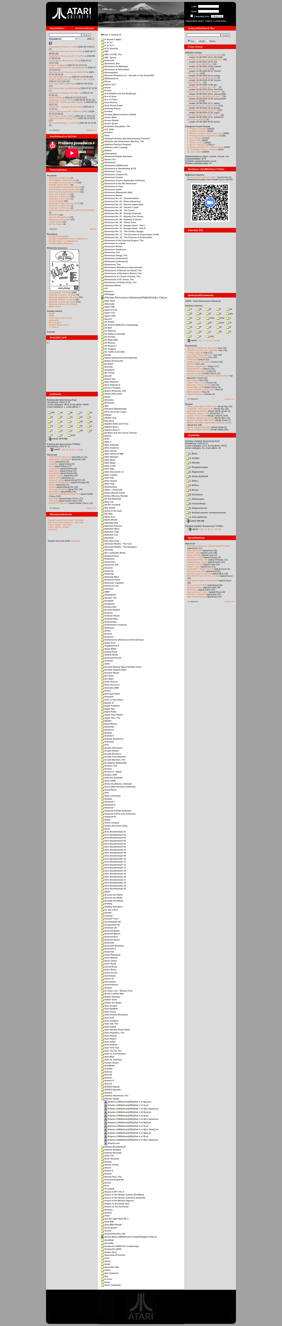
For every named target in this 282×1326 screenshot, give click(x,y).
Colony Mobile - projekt (58, 527)
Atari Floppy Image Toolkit (61, 116)
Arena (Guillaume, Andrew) (118, 784)
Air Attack (109, 322)
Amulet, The (110, 598)
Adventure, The (112, 252)
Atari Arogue (110, 1006)
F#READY (192, 359)
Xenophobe (54, 473)
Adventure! (110, 162)
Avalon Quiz (110, 1252)
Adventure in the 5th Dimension (120, 183)
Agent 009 (109, 307)
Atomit (107, 1168)
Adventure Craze (112, 171)
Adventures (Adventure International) (123, 267)
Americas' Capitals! (114, 583)
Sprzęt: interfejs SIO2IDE (198, 427)
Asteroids (109, 943)
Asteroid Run (111, 937)
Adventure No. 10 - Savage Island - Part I (124, 225)
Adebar (108, 150)
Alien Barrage (111, 457)
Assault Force (111, 918)
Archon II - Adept (113, 772)
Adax (107, 135)
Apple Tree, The (112, 718)
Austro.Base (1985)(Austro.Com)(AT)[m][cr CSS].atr (130, 1237)
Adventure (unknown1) (116, 258)
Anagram (109, 601)
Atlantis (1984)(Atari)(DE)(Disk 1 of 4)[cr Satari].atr (132, 1109)
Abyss (107, 87)
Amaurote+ (109, 562)
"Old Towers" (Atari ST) (60, 457)
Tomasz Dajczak (195, 352)
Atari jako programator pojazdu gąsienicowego (208, 546)
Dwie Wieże (54, 491)
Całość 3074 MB (59, 439)
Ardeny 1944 (110, 775)
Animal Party (110, 652)
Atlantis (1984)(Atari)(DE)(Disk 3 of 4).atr (127, 1126)
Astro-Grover (111, 973)
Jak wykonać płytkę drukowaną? (202, 580)
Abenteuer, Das (112, 63)
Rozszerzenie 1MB (196, 571)
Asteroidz (109, 952)
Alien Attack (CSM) (113, 454)
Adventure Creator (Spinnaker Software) (124, 180)
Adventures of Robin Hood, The (120, 282)
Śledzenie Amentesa (196, 371)
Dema (212, 41)
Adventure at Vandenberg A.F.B (120, 168)
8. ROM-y (194, 485)
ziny (211, 336)
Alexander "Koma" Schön (198, 385)
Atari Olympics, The (114, 1033)
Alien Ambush (111, 445)
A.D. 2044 (109, 129)
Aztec (107, 1282)
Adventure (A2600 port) (116, 165)
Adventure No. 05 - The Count (119, 210)
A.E (106, 288)
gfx (231, 313)
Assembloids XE (112, 922)
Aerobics (108, 291)
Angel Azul (109, 643)
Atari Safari (109, 1042)
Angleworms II (111, 646)
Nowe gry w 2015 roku (59, 208)
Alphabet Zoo (111, 535)
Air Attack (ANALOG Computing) (121, 325)
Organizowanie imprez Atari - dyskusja (66, 520)
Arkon (107, 820)
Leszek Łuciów (194, 373)
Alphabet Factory (113, 526)
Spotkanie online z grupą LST (62, 118)
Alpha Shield (110, 520)
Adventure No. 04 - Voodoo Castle (121, 207)
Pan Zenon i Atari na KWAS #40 (63, 88)
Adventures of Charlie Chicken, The (122, 276)
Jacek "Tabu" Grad (196, 382)
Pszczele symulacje (196, 119)
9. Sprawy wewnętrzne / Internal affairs (205, 147)
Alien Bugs (109, 463)
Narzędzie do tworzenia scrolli (63, 182)
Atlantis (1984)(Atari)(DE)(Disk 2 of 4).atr (127, 1115)
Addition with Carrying (115, 147)
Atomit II (108, 1170)
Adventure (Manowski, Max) (118, 192)
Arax (106, 745)
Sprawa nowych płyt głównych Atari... (204, 96)
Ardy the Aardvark (113, 777)
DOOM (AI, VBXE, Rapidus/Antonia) (204, 55)
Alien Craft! (110, 466)
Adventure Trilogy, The (115, 255)
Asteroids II (110, 948)
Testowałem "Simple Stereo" (200, 569)
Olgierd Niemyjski (195, 394)
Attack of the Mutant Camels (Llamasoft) (124, 1198)
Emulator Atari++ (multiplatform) (63, 241)
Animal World (111, 655)
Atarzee (108, 1083)
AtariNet (108, 1068)
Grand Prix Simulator (58, 503)
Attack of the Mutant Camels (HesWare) (124, 1194)
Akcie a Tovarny (112, 388)
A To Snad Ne (111, 48)
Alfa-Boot (109, 421)
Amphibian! (110, 595)
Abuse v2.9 (109, 84)
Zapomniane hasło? (195, 21)
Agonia (108, 319)
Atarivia (108, 1072)
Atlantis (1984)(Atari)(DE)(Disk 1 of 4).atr (127, 1105)
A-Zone (108, 1279)
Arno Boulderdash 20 (115, 888)
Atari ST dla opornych (59, 217)
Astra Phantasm (112, 955)
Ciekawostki (192, 101)
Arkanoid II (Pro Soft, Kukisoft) (119, 814)
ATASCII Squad (112, 1087)
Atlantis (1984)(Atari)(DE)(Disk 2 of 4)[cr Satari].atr (132, 1119)
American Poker (112, 580)
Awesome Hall (111, 1267)
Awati (107, 1264)
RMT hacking (193, 73)
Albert (107, 397)
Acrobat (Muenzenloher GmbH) (120, 114)
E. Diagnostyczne (198, 508)
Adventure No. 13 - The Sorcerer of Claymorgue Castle (131, 234)
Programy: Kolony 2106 (198, 413)
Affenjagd (109, 294)
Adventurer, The (112, 264)
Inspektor (53, 501)
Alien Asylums (111, 448)
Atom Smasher (111, 1159)
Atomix (108, 1174)
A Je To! (108, 42)
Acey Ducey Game (113, 105)
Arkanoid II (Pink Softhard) (117, 811)
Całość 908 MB (197, 521)
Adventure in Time (113, 186)
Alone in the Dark (113, 511)
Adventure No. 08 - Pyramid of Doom (122, 219)
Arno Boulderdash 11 (115, 862)
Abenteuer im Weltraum (116, 66)
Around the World (113, 898)
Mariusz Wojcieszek (196, 366)
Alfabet (108, 415)
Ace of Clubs (110, 99)
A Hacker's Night (112, 39)
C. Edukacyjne (196, 499)
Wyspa (52, 485)
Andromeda (110, 622)
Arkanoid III (110, 817)
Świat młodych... (194, 82)
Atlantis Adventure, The (116, 1095)
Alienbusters (110, 487)
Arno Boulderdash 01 (115, 832)
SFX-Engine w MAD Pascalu (62, 180)
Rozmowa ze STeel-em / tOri (62, 47)
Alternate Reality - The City (117, 544)
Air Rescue (109, 343)
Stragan (189, 404)
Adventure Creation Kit (116, 174)
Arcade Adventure (113, 748)
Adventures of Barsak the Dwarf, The (123, 270)
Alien (107, 439)
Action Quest (111, 123)
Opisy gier (52, 455)
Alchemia (109, 400)
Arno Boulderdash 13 (115, 867)
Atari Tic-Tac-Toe (112, 1051)
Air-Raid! (108, 364)
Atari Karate (110, 1027)
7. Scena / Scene (195, 142)
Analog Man (110, 607)
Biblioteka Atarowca (57, 248)
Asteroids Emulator (114, 946)
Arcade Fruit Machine (115, 757)
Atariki (51, 313)
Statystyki (52, 529)
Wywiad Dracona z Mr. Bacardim (202, 350)
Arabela (108, 733)
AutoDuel (109, 1240)
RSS (89, 39)
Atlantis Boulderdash (115, 1147)
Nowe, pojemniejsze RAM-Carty (202, 406)
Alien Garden (111, 475)
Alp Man (108, 514)
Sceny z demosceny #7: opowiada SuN (67, 67)
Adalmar (108, 132)
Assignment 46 (112, 925)
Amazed (108, 568)
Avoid (107, 1261)
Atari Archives (55, 322)
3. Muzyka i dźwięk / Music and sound (205, 133)
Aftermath (109, 304)
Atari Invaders (111, 1021)
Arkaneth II (109, 805)
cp (230, 309)
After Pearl (109, 301)
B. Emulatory (196, 494)
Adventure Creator (113, 177)
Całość (56, 449)
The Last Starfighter (58, 489)
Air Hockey (109, 337)
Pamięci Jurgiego (57, 65)
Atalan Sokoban (112, 997)
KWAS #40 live (56, 97)
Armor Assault (111, 822)
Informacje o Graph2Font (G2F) (202, 110)
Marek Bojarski (194, 392)
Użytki (202, 41)
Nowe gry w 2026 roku (59, 178)
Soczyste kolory (194, 587)
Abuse (107, 81)
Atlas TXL (109, 1155)
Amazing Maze (111, 577)
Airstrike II (109, 370)
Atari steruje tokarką (196, 596)
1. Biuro (193, 453)
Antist (107, 691)
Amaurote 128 (111, 565)
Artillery (108, 903)
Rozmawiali (191, 345)
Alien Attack (110, 451)
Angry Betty (110, 649)
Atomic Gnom (111, 1164)
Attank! (108, 1213)
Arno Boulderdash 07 (115, 850)
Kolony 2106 (54, 478)
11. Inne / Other (194, 152)
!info (211, 318)
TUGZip (79, 449)
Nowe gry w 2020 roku (59, 194)
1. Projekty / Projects (196, 129)
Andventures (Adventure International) (123, 640)
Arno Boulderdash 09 (115, 856)
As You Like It (111, 910)
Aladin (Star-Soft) (113, 394)
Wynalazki (190, 543)
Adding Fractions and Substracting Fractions (127, 138)
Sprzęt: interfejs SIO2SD (198, 429)
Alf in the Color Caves (115, 412)
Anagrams (109, 604)
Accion (107, 90)
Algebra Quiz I (111, 427)
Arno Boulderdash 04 (115, 841)
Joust (51, 466)
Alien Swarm (110, 481)
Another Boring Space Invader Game (122, 667)
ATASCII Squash (112, 1089)
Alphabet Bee (111, 523)
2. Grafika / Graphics (197, 131)
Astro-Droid (110, 969)
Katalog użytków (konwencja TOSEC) (204, 526)
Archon (52, 487)
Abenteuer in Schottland (116, 69)
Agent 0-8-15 (110, 310)
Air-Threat (109, 373)
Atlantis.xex (113, 1143)
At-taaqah (109, 1189)
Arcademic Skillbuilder (115, 763)
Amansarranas (111, 556)
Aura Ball (109, 1221)
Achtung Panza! (112, 108)
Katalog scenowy (194, 305)
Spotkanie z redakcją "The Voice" (64, 93)
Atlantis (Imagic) (112, 1149)
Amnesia (108, 589)
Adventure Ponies (113, 246)
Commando (54, 468)
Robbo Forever (56, 475)
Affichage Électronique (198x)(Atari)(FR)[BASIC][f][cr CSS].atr (135, 297)
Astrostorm (110, 982)
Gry (192, 41)
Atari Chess (110, 1012)
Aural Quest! (110, 1228)
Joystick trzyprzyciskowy (199, 573)
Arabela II (109, 736)
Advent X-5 (109, 159)
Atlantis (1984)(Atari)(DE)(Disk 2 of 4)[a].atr (129, 1112)
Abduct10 (109, 60)
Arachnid (109, 742)
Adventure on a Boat (114, 243)
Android (108, 613)
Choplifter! (53, 464)
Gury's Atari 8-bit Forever (60, 318)
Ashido (108, 913)
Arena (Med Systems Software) (119, 787)
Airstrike (108, 367)
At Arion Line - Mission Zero (118, 991)
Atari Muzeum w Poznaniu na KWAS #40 (68, 72)
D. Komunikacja (197, 503)
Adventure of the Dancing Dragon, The (123, 240)
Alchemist (109, 403)
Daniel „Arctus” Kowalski (198, 362)
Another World (111, 673)
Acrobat (108, 111)
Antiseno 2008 (111, 688)
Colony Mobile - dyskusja (59, 525)
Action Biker (110, 117)
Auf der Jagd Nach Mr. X (116, 1219)
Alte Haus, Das (111, 541)
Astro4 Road (110, 967)
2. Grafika (194, 458)
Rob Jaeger (192, 380)
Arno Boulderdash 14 (115, 871)
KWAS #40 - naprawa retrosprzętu (65, 107)
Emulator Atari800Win (58, 236)
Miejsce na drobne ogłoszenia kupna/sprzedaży (209, 422)
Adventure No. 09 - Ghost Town (120, 222)
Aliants (107, 436)
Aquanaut (109, 727)
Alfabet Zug (110, 418)
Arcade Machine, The (114, 760)
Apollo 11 (109, 703)
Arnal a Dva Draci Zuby (115, 826)
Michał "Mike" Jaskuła (197, 357)
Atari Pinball (110, 1036)
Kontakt (51, 332)
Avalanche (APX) (112, 1249)
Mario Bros (54, 471)
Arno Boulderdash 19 (115, 886)
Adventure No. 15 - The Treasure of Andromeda (128, 237)
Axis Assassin (111, 1273)
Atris (106, 1185)
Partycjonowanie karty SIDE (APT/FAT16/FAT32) (71, 210)
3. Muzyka (194, 462)
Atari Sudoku (111, 1044)
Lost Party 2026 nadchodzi (61, 84)
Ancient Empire (112, 610)
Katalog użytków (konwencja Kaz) (202, 441)
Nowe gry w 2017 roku (59, 199)
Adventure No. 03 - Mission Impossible (123, 204)
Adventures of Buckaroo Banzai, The (123, 273)
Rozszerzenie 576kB (197, 585)
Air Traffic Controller (114, 352)
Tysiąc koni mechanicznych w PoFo (65, 51)
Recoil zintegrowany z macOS (63, 123)
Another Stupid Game (115, 670)
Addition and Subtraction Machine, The (124, 141)
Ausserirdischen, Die (114, 1234)
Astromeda (109, 976)
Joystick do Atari (194, 564)
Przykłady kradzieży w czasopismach (205, 59)
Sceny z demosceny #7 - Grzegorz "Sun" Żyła (70, 79)
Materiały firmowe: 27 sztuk (61, 299)
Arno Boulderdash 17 (115, 880)
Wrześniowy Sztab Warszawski (202, 78)
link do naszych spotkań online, (201, 177)
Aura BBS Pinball (113, 1224)
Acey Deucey (110, 102)
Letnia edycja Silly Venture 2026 (63, 60)
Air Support (110, 349)
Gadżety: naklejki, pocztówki (200, 418)
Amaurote (109, 559)
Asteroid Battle (112, 931)
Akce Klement (111, 382)
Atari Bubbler (111, 1008)
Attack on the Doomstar (116, 1206)
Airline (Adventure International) (120, 358)
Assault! (108, 916)
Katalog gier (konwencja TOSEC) (63, 444)
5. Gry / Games (194, 138)
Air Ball (108, 328)
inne (72, 435)
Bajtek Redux (55, 306)
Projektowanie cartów (197, 562)
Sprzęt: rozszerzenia (197, 415)
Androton (109, 628)
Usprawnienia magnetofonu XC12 (64, 187)
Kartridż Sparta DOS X (59, 185)
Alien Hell (109, 478)
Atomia (108, 1162)
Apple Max (109, 709)
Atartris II (109, 1080)
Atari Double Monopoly (116, 1014)
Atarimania (54, 320)
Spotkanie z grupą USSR (60, 100)
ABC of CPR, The (113, 54)
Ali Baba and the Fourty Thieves (120, 433)
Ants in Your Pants (113, 700)
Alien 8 (107, 442)
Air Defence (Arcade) (114, 334)
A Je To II (109, 45)
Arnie (107, 829)
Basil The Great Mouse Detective (64, 494)
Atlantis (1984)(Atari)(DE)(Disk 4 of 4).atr (127, 1136)
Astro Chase (110, 961)
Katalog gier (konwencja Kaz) (62, 400)
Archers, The (110, 766)
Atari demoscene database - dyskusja (65, 522)
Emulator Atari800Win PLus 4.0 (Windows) (68, 239)
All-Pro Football (112, 505)
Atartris (108, 1078)
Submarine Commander (60, 459)
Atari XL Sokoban (113, 1059)
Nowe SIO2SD (194, 555)
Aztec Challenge (112, 1285)
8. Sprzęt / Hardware (196, 145)
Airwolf (108, 376)
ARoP (107, 892)
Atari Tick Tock (111, 1048)
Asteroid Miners (112, 933)
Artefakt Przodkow (113, 901)
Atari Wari (109, 1057)
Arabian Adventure (113, 739)
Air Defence (110, 331)
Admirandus (110, 153)
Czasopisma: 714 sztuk (60, 292)
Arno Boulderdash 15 (115, 873)
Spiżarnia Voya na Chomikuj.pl (63, 304)
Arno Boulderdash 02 (115, 835)
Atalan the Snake (112, 1003)
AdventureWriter (112, 285)
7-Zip (72, 449)
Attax (107, 1215)
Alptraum (109, 538)
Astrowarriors (111, 984)
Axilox (107, 1270)
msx (221, 322)
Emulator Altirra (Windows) (61, 243)
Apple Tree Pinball (113, 715)
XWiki (51, 315)
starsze (92, 229)
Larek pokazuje (56, 201)
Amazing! (109, 574)
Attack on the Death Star (116, 1204)
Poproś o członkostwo (215, 21)
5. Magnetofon (196, 472)
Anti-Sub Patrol (112, 694)
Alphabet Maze (111, 529)
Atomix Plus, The (113, 1177)
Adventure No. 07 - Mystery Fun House (123, 216)
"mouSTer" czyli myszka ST (200, 409)
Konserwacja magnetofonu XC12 (64, 192)
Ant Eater (109, 676)
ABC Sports (110, 57)
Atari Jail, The (111, 1023)
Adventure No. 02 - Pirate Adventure (122, 201)
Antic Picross (111, 682)
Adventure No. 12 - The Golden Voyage (123, 231)
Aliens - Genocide (113, 490)
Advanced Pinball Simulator (118, 156)
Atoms (107, 1183)
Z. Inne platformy (198, 517)
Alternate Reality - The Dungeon (120, 547)
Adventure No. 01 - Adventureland (121, 198)
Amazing (108, 571)
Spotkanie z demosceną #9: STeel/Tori (67, 56)
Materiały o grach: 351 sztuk (62, 302)
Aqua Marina (110, 724)
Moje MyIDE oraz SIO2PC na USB (203, 576)
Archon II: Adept (56, 480)
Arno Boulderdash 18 (115, 882)
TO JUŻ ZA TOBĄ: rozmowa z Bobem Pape (207, 375)
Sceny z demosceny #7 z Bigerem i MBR (68, 111)
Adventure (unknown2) (116, 261)
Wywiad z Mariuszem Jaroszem (202, 348)
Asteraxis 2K (110, 928)
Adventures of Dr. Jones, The (119, 279)
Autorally (109, 1243)
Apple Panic (110, 712)
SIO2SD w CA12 (195, 557)
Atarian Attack (111, 1063)
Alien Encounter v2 (114, 472)
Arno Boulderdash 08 (115, 852)
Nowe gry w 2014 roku (59, 219)
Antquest (109, 697)
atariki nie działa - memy (198, 69)
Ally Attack (109, 508)
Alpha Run (109, 517)
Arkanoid (109, 807)
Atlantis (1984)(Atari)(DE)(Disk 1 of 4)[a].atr (129, 1102)
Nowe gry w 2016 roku (59, 205)
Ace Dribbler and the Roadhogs (120, 93)
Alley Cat (108, 502)
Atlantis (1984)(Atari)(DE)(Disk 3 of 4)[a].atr (129, 1122)
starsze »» (91, 130)
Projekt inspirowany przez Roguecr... (204, 92)
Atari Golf (109, 1018)
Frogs (51, 461)
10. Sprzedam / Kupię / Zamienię (202, 149)
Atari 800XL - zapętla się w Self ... (202, 87)
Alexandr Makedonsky (115, 409)
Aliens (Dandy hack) (114, 493)
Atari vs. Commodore (115, 1053)
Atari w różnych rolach (197, 592)
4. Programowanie (198, 467)
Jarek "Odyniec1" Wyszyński (200, 389)
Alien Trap (109, 484)
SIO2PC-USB (193, 553)
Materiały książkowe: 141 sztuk (63, 297)
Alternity (108, 550)
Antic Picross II (112, 685)
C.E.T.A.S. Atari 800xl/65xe (199, 64)
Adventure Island (113, 189)
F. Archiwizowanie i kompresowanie (207, 512)
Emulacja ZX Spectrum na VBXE (64, 203)
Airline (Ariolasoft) (113, 361)
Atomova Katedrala (114, 1179)
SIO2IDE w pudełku (196, 594)
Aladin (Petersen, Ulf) (115, 391)
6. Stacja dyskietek (198, 476)
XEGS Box (192, 590)
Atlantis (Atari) (111, 1098)
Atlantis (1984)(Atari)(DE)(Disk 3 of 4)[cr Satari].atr (132, 1129)
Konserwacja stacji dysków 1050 (64, 189)
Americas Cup (111, 586)
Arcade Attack (111, 751)
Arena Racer (110, 790)
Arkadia (108, 799)
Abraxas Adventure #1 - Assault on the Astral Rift (129, 75)
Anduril (108, 634)
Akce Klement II (112, 385)
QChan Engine (56, 224)
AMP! (107, 592)
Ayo (106, 1276)
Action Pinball (111, 120)
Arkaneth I (109, 802)
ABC (106, 51)
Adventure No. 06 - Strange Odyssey (122, 213)
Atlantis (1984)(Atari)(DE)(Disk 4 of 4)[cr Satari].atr (132, 1140)
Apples (107, 721)
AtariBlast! (109, 1065)
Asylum (108, 988)
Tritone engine (55, 222)
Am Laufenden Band (114, 553)
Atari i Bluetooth (194, 550)
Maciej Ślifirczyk (194, 387)
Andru (107, 631)
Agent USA (109, 316)
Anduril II (109, 637)
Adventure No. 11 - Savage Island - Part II (124, 228)
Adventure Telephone (115, 249)
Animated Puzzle (112, 658)
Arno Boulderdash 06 (115, 847)
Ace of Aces (110, 96)
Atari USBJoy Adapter (197, 411)
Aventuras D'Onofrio (114, 1255)
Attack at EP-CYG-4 (114, 1192)
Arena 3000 (109, 781)
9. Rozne (193, 490)
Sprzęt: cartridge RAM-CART (200, 420)
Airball (107, 355)
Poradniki (52, 175)
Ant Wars (109, 679)
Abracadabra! (111, 72)
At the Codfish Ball (114, 993)
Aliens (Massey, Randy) (116, 496)
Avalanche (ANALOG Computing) (121, 1246)
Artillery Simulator (113, 907)
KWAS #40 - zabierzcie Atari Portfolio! (66, 102)
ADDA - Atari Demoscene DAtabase (203, 301)
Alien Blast (109, 460)
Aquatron (109, 730)
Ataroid (108, 1074)
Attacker (108, 1209)
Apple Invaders (112, 706)
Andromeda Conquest (115, 625)
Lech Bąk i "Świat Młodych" (199, 355)
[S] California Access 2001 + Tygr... (203, 115)
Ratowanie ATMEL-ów (197, 560)
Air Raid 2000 (111, 340)
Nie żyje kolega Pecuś (59, 77)
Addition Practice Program (117, 144)
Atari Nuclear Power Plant (117, 1029)
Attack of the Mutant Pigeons (119, 1200)
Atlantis (108, 1093)
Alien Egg (109, 469)
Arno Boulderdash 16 (115, 877)
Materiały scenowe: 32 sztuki (62, 295)
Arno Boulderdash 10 (115, 859)
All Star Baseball (112, 499)
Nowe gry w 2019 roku (59, 196)
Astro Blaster (111, 958)
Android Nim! (111, 619)
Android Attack (112, 616)
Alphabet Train (111, 532)
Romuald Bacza (194, 369)
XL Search (54, 327)
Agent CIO (109, 313)
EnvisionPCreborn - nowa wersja (202, 105)
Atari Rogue (110, 1038)
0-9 (52, 412)
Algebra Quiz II (111, 430)
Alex (106, 406)
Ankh (107, 664)
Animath (108, 661)
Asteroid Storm (112, 940)
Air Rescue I (110, 346)
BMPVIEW (54, 215)
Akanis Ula (109, 379)
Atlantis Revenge (113, 1153)
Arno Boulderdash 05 (115, 844)
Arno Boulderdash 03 (115, 837)
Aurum (107, 1230)
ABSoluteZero (111, 78)
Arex (106, 792)
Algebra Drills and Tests (116, 424)
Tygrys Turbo (193, 566)
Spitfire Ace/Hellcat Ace (59, 482)
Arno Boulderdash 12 (115, 865)
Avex (106, 1258)
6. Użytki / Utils (194, 140)
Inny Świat (54, 498)
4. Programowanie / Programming (202, 135)
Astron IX (109, 978)
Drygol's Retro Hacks (59, 325)
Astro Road (110, 963)
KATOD (190, 364)
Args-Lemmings (112, 796)
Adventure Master (113, 195)
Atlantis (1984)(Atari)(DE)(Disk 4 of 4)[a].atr (129, 1133)
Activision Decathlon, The (117, 126)
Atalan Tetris (110, 999)
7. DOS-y (193, 481)
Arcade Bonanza (112, 754)
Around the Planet (113, 895)
